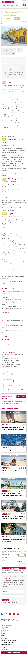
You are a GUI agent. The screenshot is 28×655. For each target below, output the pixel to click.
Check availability (14, 653)
